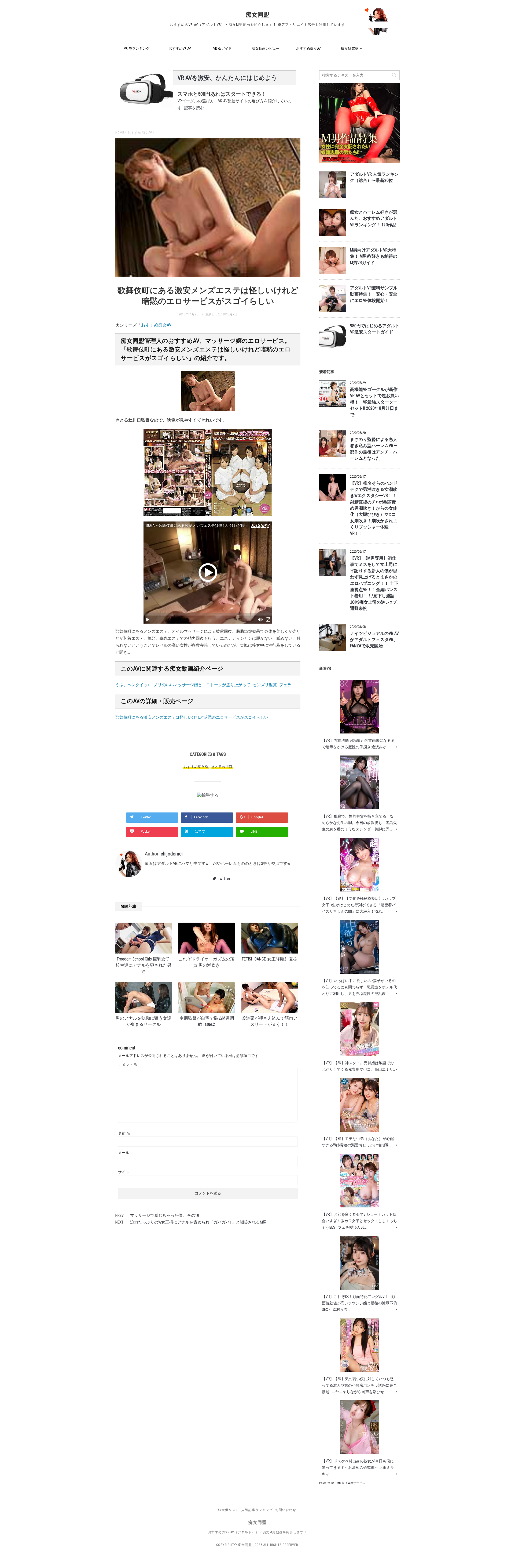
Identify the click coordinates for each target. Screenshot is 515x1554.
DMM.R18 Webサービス (350, 1483)
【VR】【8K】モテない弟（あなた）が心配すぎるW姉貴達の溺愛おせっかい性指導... (358, 1141)
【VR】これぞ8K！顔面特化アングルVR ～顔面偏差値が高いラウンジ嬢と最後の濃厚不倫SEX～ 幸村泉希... (359, 1303)
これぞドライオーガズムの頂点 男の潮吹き (206, 962)
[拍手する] (208, 794)
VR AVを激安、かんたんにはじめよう (227, 77)
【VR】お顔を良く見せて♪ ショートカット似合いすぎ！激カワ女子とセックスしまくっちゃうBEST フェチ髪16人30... (359, 1220)
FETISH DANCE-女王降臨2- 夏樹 (269, 959)
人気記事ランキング (257, 1510)
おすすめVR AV (180, 48)
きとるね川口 (221, 767)
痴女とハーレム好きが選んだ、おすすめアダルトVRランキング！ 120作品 (373, 218)
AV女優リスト (228, 1510)
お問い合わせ (285, 1510)
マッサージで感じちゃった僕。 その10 (164, 1215)
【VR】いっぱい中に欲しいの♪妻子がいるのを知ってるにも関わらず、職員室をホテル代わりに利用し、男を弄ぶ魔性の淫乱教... (359, 987)
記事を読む (194, 108)
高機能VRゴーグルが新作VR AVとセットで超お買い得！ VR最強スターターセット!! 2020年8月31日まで (374, 402)
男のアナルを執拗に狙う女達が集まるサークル (143, 1021)
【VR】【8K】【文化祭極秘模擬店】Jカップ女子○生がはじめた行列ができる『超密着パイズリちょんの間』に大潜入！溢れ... (359, 904)
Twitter (223, 878)
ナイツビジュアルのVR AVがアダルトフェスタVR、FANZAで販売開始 (374, 640)
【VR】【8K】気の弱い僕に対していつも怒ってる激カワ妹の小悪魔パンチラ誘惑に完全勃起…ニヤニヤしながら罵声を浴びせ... (359, 1385)
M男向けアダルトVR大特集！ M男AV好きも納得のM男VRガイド (373, 256)
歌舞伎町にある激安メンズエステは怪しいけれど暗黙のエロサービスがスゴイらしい (191, 717)
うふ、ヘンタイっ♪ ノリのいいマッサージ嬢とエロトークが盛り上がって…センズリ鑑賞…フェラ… (204, 684)
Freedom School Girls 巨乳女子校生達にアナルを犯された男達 (143, 965)
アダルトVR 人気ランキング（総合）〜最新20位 (374, 177)
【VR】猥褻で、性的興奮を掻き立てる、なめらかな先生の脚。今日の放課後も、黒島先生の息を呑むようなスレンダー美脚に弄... (359, 822)
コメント (128, 1065)
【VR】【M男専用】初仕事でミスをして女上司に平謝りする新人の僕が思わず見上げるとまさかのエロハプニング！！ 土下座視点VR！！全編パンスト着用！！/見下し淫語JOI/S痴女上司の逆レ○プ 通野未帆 (374, 583)
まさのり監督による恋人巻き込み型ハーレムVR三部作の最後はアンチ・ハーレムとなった (374, 449)
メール (126, 1152)
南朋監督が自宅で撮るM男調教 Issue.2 (206, 1021)
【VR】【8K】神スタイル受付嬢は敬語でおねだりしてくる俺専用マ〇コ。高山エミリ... (359, 1066)
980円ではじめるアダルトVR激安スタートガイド (374, 328)
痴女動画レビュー (265, 48)
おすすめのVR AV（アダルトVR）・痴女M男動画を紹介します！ (257, 1532)
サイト (123, 1172)
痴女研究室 (349, 48)
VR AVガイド (222, 48)
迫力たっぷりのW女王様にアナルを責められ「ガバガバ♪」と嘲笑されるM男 (198, 1222)
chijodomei (172, 854)
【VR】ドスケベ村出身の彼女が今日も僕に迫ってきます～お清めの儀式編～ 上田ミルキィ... (358, 1467)
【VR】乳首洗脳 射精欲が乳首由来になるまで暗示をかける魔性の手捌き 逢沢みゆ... (358, 743)
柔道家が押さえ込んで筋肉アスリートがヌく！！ (269, 1021)
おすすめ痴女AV (308, 48)
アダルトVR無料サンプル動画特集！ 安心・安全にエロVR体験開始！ (374, 294)
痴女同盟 (257, 14)
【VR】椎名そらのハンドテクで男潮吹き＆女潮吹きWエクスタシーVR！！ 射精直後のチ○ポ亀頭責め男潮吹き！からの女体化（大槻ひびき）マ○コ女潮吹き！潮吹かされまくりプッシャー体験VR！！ (374, 508)
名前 (124, 1133)
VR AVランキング (136, 48)
